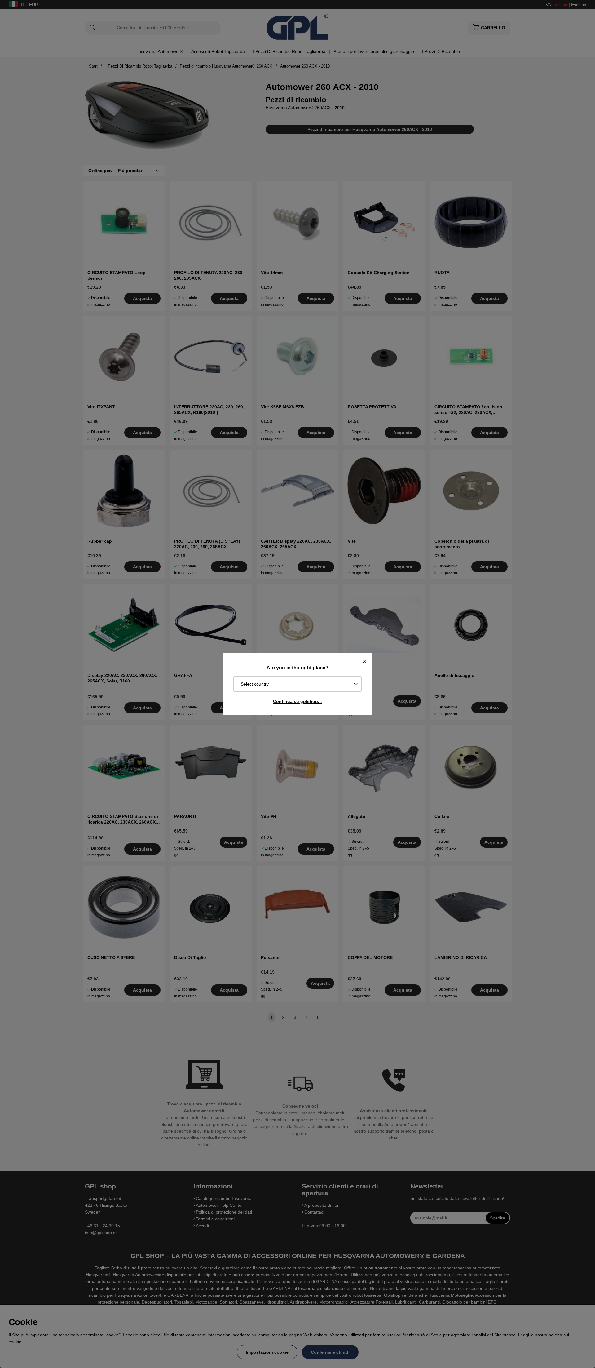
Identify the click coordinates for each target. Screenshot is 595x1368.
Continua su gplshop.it (297, 701)
